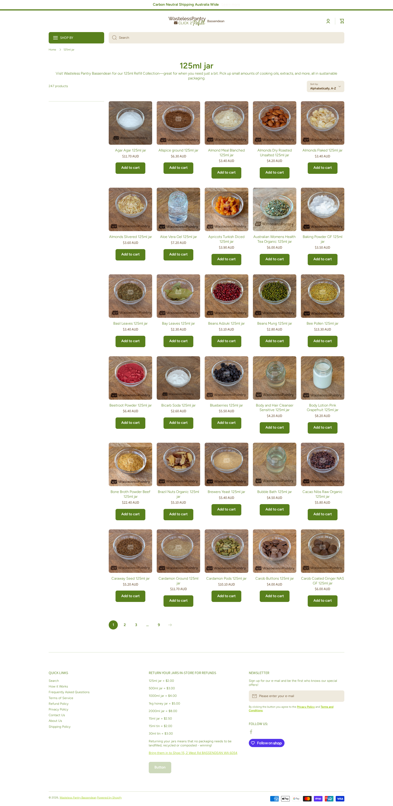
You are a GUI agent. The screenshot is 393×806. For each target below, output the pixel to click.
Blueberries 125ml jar (226, 405)
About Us (55, 721)
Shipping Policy (60, 727)
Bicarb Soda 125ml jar (178, 405)
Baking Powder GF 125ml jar (322, 239)
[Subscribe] (338, 696)
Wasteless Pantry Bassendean (78, 797)
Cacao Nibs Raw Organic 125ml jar (322, 494)
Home (52, 49)
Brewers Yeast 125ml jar (226, 492)
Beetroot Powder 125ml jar (130, 405)
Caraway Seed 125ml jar (130, 578)
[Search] (113, 37)
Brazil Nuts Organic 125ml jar (178, 494)
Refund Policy (58, 704)
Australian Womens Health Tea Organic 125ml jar (274, 239)
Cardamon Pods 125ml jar (226, 578)
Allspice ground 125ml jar (178, 150)
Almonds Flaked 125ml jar (322, 150)
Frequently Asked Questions (69, 692)
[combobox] (226, 37)
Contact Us (57, 715)
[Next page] (169, 624)
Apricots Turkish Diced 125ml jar (226, 239)
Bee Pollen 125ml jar (322, 323)
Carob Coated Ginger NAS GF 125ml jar (322, 580)
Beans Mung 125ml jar (274, 323)
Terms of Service (61, 698)
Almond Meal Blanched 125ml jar (226, 152)
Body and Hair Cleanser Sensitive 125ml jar (274, 407)
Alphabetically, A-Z (323, 88)
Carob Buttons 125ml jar (274, 578)
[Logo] (196, 21)
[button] (342, 21)
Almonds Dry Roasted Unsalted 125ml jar (274, 152)
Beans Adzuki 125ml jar (226, 323)
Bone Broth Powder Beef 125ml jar (130, 494)
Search (54, 681)
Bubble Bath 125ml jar (274, 492)
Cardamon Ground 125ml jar (178, 580)
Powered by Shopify (109, 797)
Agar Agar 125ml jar (130, 150)
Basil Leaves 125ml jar (130, 323)
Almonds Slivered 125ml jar (130, 237)
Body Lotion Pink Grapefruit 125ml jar (322, 407)
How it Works (58, 686)
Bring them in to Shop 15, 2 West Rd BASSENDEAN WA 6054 (193, 753)
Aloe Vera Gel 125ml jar (178, 237)
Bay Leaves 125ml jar (178, 323)
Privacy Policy (58, 709)
